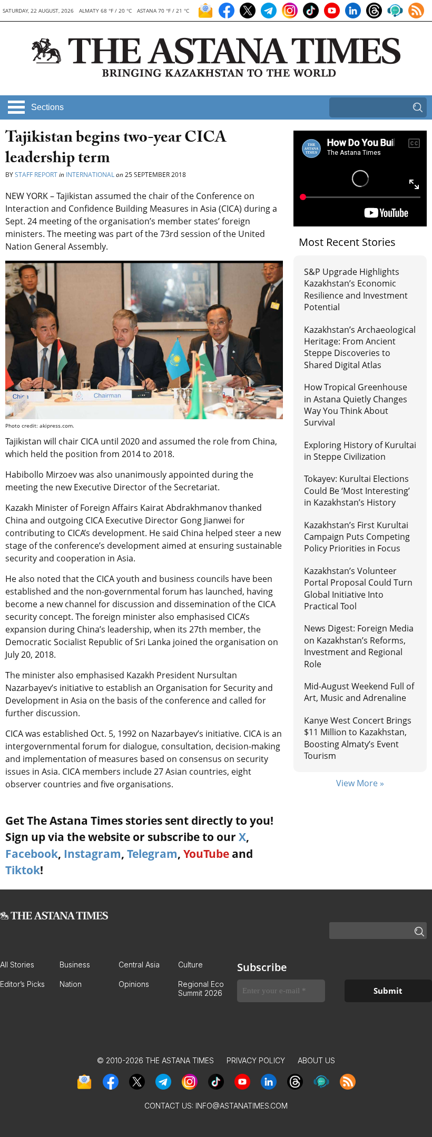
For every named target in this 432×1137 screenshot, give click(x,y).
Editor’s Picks (22, 984)
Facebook (31, 853)
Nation (71, 984)
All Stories (17, 964)
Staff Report (36, 174)
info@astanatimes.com (241, 1105)
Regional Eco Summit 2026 (201, 988)
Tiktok (22, 870)
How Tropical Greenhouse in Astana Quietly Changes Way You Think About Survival (355, 404)
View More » (360, 783)
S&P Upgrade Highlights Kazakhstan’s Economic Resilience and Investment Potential (356, 289)
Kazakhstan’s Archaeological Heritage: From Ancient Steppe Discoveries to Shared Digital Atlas (360, 347)
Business (75, 964)
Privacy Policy (256, 1060)
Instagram (92, 853)
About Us (316, 1060)
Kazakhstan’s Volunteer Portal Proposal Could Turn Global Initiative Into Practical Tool (358, 588)
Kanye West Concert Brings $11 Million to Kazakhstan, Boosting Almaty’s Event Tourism (357, 738)
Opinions (134, 984)
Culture (190, 964)
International (90, 174)
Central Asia (139, 964)
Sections (47, 107)
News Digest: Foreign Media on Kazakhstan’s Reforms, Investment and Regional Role (359, 645)
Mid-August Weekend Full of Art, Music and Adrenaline (359, 692)
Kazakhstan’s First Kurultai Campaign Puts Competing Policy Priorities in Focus (357, 537)
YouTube (206, 853)
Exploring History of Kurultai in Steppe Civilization (360, 450)
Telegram (152, 853)
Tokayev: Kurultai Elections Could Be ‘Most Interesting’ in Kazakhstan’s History (357, 490)
